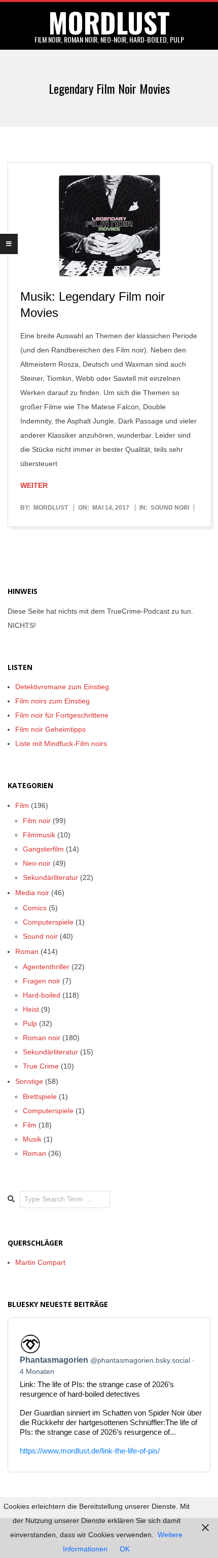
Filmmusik (39, 835)
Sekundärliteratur (50, 877)
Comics (35, 908)
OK (125, 1549)
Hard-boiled (41, 995)
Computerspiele (48, 922)
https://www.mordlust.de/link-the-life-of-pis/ (90, 1450)
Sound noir (170, 507)
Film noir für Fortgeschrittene (61, 715)
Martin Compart (40, 1262)
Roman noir (41, 1038)
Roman (27, 951)
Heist (31, 1009)
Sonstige (29, 1081)
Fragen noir (41, 981)
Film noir (37, 821)
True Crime (41, 1066)
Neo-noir (37, 863)
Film (22, 805)
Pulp (30, 1023)
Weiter (34, 485)
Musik (32, 1139)
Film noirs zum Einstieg (52, 701)
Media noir (32, 893)
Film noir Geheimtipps (50, 729)
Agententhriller (46, 967)
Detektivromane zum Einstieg (62, 687)
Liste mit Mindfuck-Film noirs (61, 743)
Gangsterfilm (43, 849)
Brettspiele (40, 1096)
